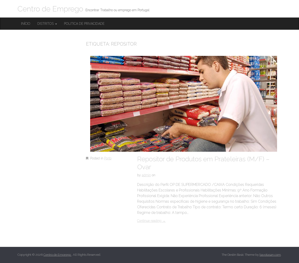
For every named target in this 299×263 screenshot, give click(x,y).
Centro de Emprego (50, 8)
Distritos (46, 23)
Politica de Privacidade (84, 23)
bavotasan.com (270, 254)
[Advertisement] (53, 121)
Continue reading (151, 221)
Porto (107, 158)
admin (146, 175)
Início (25, 23)
